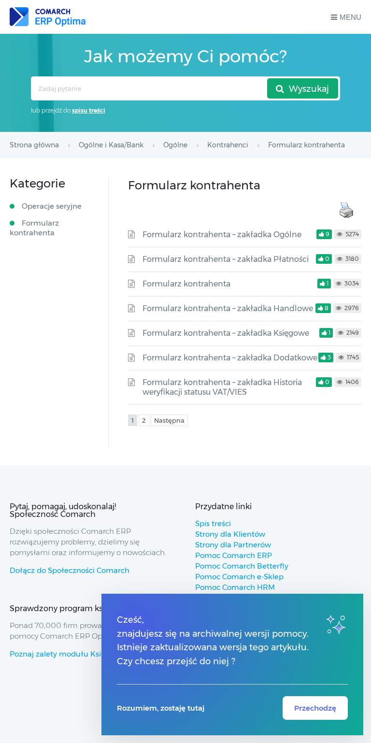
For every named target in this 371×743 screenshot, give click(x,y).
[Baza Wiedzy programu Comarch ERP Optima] (48, 17)
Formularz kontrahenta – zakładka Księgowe (226, 333)
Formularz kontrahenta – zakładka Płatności (226, 259)
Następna (169, 420)
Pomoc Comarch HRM (235, 587)
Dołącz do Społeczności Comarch (69, 570)
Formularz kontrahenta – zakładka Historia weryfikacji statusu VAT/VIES (222, 387)
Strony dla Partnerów (233, 544)
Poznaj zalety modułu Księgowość (71, 653)
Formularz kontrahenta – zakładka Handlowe (228, 308)
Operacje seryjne (52, 206)
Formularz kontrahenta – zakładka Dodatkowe (230, 357)
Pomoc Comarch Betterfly (241, 566)
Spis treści (213, 523)
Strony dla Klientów (230, 534)
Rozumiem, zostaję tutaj (160, 708)
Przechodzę (315, 708)
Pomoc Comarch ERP (233, 555)
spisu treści (88, 110)
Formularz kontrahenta (186, 283)
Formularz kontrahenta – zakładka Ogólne (222, 234)
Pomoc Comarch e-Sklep (239, 576)
